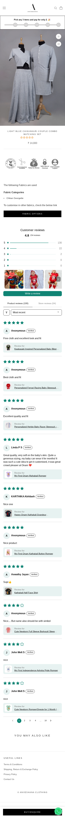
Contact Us (9, 779)
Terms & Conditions (13, 764)
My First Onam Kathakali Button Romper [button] (33, 553)
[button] (27, 137)
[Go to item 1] (14, 279)
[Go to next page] (51, 721)
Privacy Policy (10, 774)
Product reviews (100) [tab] (17, 303)
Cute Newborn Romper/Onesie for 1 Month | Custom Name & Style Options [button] (35, 709)
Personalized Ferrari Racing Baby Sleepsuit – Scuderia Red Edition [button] (36, 388)
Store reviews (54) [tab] (47, 303)
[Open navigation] (4, 8)
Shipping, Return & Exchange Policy (21, 769)
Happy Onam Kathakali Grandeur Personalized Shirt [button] (30, 514)
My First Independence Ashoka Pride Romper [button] (36, 670)
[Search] (55, 8)
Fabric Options (33, 214)
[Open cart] (61, 7)
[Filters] (6, 312)
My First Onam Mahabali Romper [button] (30, 475)
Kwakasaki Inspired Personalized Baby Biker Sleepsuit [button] (35, 349)
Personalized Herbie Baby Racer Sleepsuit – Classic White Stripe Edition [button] (35, 426)
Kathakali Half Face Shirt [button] (26, 592)
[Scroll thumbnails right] (58, 279)
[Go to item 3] (54, 279)
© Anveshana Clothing (32, 792)
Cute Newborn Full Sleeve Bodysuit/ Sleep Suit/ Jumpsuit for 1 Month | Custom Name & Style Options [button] (35, 631)
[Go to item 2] (34, 279)
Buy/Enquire (32, 812)
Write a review (32, 293)
